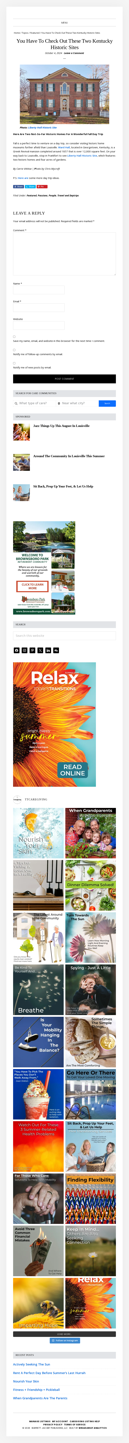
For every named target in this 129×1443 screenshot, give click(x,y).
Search (107, 403)
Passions (43, 195)
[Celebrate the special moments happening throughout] (38, 937)
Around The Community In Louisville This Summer (69, 456)
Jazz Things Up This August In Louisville (61, 426)
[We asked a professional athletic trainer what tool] (90, 1198)
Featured (32, 195)
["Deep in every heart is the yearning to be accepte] (90, 1251)
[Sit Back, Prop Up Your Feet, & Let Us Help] (21, 492)
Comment (19, 230)
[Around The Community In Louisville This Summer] (21, 462)
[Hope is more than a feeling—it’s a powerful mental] (38, 1303)
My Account (60, 1421)
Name (17, 283)
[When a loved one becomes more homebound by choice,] (38, 1094)
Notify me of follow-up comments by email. (38, 354)
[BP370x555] (44, 524)
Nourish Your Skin (26, 1381)
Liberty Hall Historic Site (42, 127)
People (52, 195)
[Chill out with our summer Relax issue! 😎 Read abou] (90, 1303)
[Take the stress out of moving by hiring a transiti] (90, 1146)
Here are (23, 178)
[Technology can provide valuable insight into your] (90, 989)
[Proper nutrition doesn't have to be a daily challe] (90, 885)
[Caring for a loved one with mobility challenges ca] (38, 1198)
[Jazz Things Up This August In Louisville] (21, 432)
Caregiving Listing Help (85, 1421)
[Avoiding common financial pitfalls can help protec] (38, 1251)
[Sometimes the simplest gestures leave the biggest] (90, 1042)
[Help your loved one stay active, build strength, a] (90, 1094)
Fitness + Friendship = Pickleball (36, 1390)
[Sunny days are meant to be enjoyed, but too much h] (38, 1146)
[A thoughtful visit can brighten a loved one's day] (38, 885)
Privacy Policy (53, 1424)
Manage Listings (40, 1421)
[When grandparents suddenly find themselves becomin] (90, 833)
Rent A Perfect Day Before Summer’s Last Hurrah (49, 1373)
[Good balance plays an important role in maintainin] (38, 1042)
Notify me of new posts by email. (32, 367)
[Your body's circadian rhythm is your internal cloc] (90, 937)
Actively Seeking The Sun (31, 1364)
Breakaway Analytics (93, 1428)
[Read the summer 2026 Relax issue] (54, 665)
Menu (64, 22)
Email (17, 301)
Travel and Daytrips (68, 195)
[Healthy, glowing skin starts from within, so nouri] (38, 833)
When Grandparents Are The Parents (40, 1398)
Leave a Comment (74, 53)
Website (18, 319)
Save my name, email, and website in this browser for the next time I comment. (59, 341)
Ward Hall (64, 147)
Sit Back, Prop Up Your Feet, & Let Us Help (63, 486)
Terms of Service (75, 1424)
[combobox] (34, 403)
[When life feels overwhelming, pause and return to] (38, 989)
